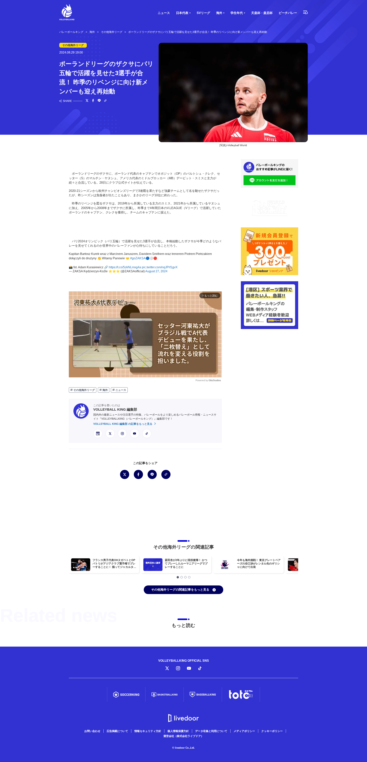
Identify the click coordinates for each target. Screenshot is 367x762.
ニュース (164, 13)
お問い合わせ (92, 731)
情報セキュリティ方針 (147, 731)
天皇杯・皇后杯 (262, 13)
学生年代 (237, 13)
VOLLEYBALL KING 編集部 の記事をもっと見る (123, 423)
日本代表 (182, 13)
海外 (219, 13)
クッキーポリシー (272, 731)
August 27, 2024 (156, 271)
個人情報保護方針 (178, 731)
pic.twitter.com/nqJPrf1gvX (160, 267)
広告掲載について (117, 731)
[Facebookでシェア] (93, 101)
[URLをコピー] (105, 101)
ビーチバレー (288, 13)
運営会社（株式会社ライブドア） (183, 736)
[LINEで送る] (99, 101)
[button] (178, 577)
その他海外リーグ (84, 390)
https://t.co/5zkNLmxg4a (125, 267)
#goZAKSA (138, 258)
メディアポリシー (244, 731)
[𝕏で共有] (87, 101)
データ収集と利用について (211, 731)
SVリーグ (203, 13)
